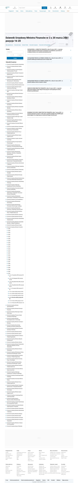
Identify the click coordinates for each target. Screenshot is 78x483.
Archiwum (63, 467)
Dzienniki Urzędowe (15, 33)
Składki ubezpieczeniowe (54, 468)
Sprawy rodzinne (31, 452)
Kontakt (53, 480)
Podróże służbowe (53, 470)
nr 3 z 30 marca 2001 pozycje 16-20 (45, 33)
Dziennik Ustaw (17, 44)
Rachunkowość (8, 453)
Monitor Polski (25, 44)
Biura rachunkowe (54, 450)
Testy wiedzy (19, 475)
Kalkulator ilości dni (42, 467)
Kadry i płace (8, 471)
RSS (48, 480)
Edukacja (63, 11)
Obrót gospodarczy (9, 455)
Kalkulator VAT (41, 468)
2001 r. (36, 33)
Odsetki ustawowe (53, 471)
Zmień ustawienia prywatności (27, 480)
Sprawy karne (30, 453)
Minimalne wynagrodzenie (55, 467)
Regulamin (38, 480)
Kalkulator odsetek (42, 470)
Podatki (7, 452)
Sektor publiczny (29, 11)
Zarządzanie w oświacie (21, 471)
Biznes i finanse (42, 452)
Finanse (62, 455)
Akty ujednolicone (9, 44)
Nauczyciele (19, 468)
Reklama (58, 480)
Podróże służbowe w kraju (55, 466)
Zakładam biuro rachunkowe (55, 452)
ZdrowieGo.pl (63, 466)
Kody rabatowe (64, 468)
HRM (18, 459)
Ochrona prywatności (14, 480)
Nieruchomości (56, 11)
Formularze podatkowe (65, 471)
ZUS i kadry (8, 456)
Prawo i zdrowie (31, 460)
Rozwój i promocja (9, 470)
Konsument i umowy (31, 455)
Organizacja (8, 466)
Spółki (40, 453)
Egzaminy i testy (20, 470)
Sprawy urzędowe (31, 456)
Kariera (44, 480)
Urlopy (18, 456)
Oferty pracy (63, 474)
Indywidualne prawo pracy (21, 452)
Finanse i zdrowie (42, 459)
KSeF (68, 11)
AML (51, 459)
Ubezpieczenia (19, 455)
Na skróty (63, 464)
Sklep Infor (30, 459)
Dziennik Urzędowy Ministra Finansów (27, 33)
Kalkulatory (41, 464)
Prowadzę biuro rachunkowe (55, 453)
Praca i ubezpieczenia (43, 455)
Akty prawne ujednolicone (32, 471)
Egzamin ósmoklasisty (21, 474)
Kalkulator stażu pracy (43, 471)
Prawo (36, 11)
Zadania (7, 468)
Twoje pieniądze (42, 11)
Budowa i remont (64, 456)
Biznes (22, 11)
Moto (49, 11)
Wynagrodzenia (19, 453)
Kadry (17, 11)
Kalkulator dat (41, 466)
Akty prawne (30, 464)
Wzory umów (63, 470)
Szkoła (18, 467)
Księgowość (11, 11)
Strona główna (8, 33)
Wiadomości (63, 452)
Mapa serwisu (65, 480)
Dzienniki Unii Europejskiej (44, 44)
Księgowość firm (9, 450)
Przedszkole (19, 466)
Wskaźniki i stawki (54, 464)
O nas (7, 480)
